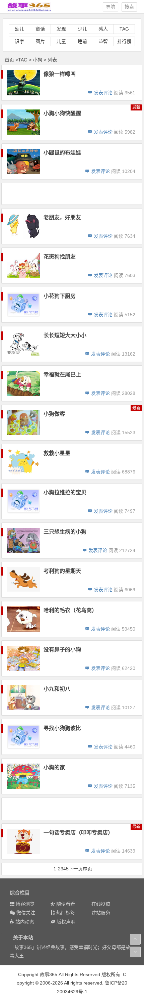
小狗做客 (54, 414)
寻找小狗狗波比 (62, 728)
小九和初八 (57, 689)
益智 (103, 41)
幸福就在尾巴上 (62, 374)
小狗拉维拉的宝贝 (65, 492)
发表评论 (102, 92)
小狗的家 (54, 767)
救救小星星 (57, 453)
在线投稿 (100, 904)
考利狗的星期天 (62, 571)
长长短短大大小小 (65, 335)
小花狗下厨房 (60, 296)
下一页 (76, 868)
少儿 (82, 29)
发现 (61, 29)
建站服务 (100, 912)
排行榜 (124, 41)
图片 (40, 41)
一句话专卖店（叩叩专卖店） (78, 832)
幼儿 (19, 29)
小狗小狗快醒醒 (62, 113)
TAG (124, 29)
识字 (19, 41)
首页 (9, 59)
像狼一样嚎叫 (60, 74)
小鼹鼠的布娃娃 (62, 152)
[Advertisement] (73, 193)
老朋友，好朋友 (62, 217)
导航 (110, 6)
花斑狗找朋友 (60, 257)
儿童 (61, 41)
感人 (103, 29)
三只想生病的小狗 (65, 532)
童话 (40, 29)
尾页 (87, 868)
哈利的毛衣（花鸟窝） (70, 610)
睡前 (82, 41)
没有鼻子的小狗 (62, 649)
